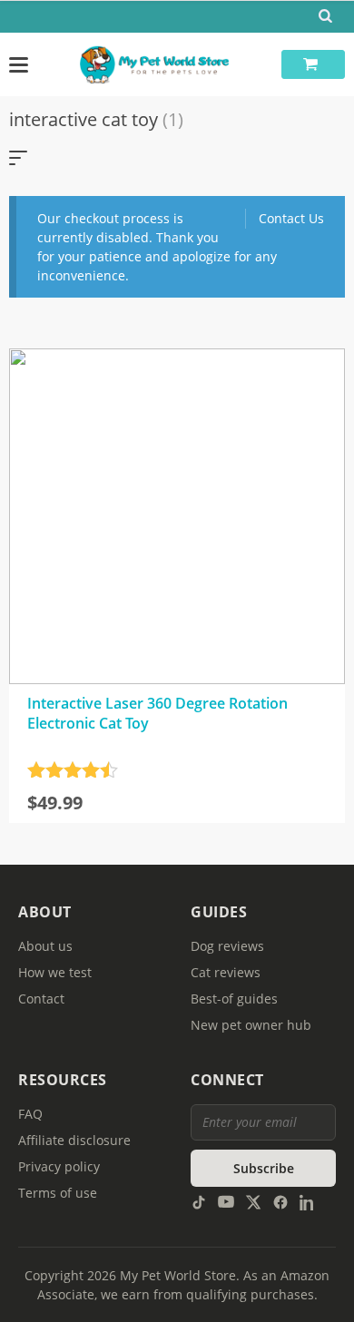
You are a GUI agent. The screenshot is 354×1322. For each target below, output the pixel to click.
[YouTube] (226, 1200)
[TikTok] (199, 1200)
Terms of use (57, 1192)
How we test (55, 972)
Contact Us (291, 218)
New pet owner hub (251, 1024)
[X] (253, 1200)
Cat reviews (226, 972)
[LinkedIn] (308, 1200)
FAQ (30, 1113)
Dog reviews (227, 946)
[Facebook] (280, 1200)
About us (45, 946)
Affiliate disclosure (74, 1140)
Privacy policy (59, 1166)
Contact (41, 998)
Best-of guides (234, 998)
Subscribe (263, 1168)
